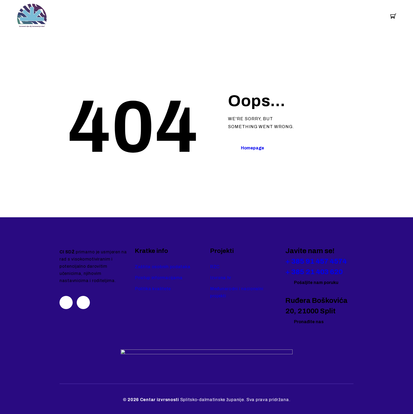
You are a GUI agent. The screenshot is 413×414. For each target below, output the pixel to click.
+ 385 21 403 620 (314, 272)
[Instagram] (66, 302)
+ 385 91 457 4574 (316, 261)
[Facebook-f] (83, 302)
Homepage (252, 148)
